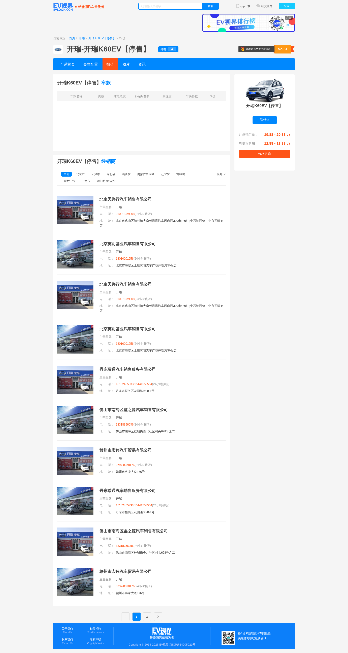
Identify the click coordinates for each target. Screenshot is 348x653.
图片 (126, 64)
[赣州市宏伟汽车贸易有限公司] (75, 449)
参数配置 (90, 64)
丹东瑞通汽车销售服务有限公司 (127, 369)
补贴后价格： (248, 143)
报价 (110, 64)
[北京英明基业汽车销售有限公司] (75, 242)
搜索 (210, 6)
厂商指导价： (248, 134)
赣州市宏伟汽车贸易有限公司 (125, 450)
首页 (72, 38)
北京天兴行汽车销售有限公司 (125, 199)
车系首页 (67, 64)
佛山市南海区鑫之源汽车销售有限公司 (133, 409)
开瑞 (82, 38)
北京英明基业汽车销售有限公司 (127, 244)
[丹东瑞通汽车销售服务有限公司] (75, 368)
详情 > (264, 120)
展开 (219, 174)
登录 (287, 6)
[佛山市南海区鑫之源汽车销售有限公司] (75, 408)
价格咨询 (264, 153)
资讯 (142, 64)
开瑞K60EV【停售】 (102, 38)
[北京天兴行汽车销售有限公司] (75, 198)
